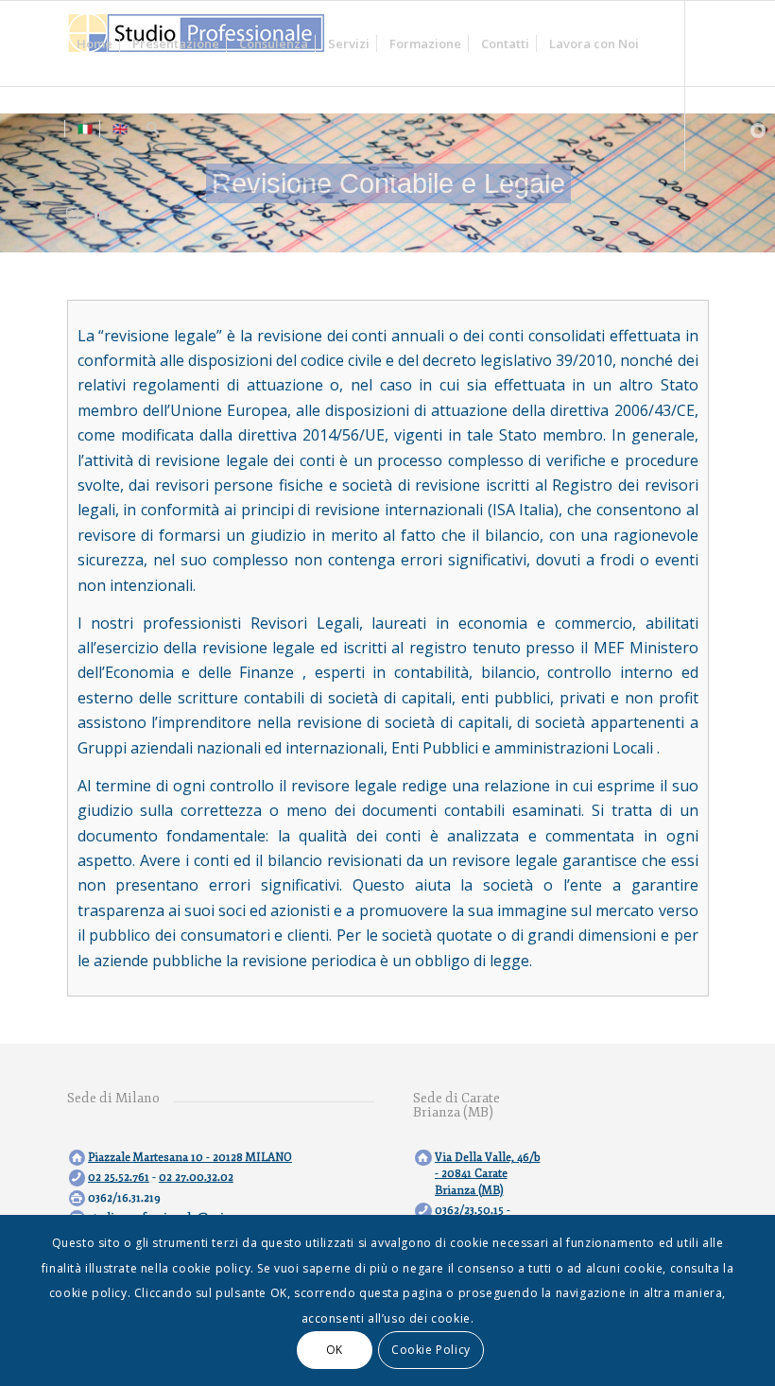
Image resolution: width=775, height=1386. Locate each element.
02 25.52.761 (118, 1177)
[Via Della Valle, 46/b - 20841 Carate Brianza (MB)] (423, 1158)
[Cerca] (152, 128)
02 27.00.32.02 (196, 1177)
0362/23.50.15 (469, 1211)
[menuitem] (94, 43)
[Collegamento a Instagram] (73, 213)
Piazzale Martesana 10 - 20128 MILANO (190, 1158)
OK (334, 1350)
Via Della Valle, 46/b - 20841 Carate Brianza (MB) (488, 1174)
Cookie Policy (431, 1350)
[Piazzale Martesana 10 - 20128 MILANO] (77, 1158)
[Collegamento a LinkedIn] (101, 213)
